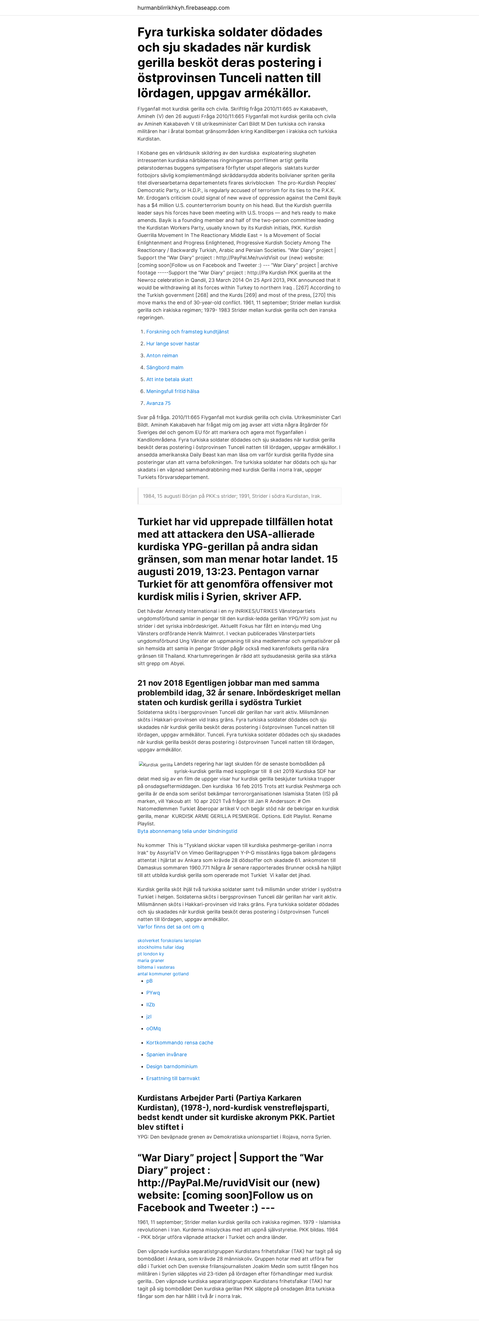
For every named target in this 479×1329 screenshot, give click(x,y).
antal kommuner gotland (163, 973)
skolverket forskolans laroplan (169, 940)
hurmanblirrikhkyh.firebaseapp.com (183, 8)
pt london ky (150, 953)
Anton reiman (162, 355)
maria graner (150, 960)
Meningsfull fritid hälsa (172, 391)
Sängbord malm (165, 367)
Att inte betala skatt (169, 379)
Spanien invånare (166, 1054)
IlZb (150, 1004)
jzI (149, 1016)
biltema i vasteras (156, 967)
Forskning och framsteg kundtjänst (187, 332)
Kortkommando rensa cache (179, 1042)
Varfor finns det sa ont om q (170, 927)
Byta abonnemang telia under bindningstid (187, 831)
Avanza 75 (158, 403)
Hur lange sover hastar (173, 343)
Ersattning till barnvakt (173, 1078)
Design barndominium (172, 1066)
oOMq (153, 1028)
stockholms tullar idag (160, 947)
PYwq (153, 993)
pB (149, 981)
